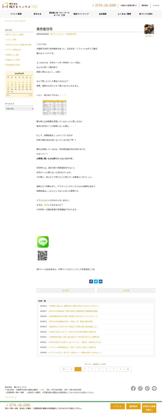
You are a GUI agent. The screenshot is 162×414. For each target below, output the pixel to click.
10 (12, 84)
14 (27, 84)
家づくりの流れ (146, 13)
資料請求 (144, 5)
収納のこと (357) (13, 60)
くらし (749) (11, 40)
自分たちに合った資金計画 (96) (18, 45)
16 (8, 87)
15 (30, 84)
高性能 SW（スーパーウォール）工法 (59, 13)
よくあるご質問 (124, 13)
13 (23, 84)
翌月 (30, 95)
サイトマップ (11, 397)
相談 (46, 205)
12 (19, 84)
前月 (8, 95)
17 (12, 87)
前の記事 (65, 290)
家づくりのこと (57, 34)
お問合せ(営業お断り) (128, 5)
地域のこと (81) (12, 55)
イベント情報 (16, 13)
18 (16, 87)
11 (15, 84)
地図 (42, 390)
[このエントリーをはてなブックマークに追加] (100, 281)
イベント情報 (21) (13, 50)
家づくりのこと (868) (14, 35)
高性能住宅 (71, 34)
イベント (156, 5)
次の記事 (126, 290)
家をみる (37, 13)
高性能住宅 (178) (13, 65)
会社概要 (102, 13)
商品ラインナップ (81, 13)
